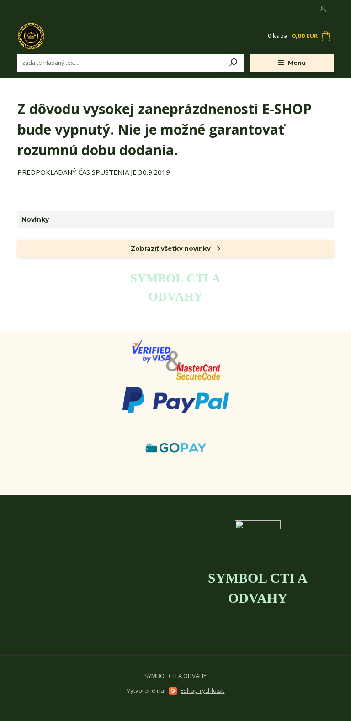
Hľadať (233, 63)
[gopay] (175, 359)
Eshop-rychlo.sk (202, 690)
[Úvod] (71, 36)
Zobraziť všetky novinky (171, 248)
